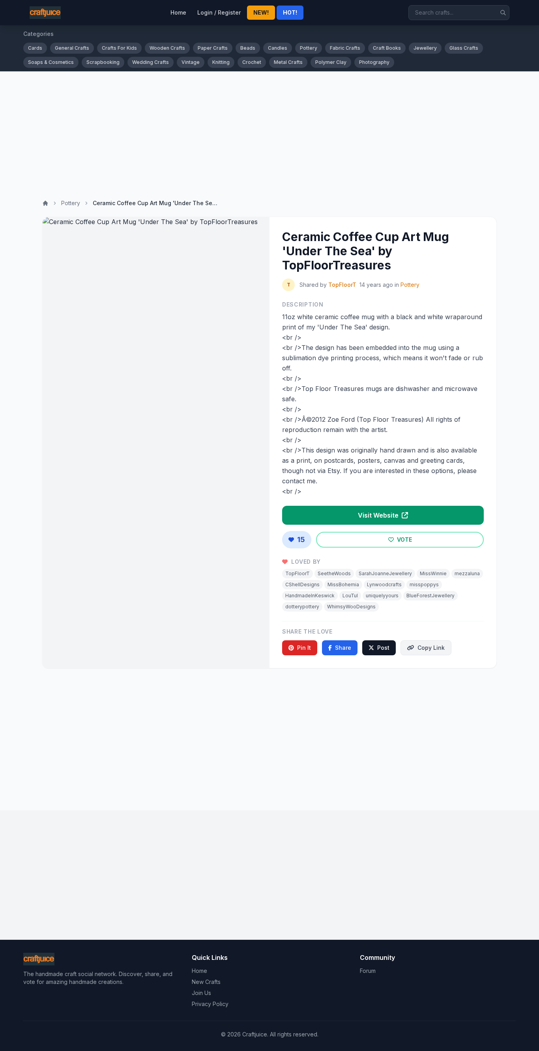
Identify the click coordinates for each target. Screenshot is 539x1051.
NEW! (261, 12)
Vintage (191, 62)
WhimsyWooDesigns (351, 607)
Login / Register (219, 12)
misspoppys (424, 584)
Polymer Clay (330, 62)
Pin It (304, 647)
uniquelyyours (382, 595)
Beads (247, 48)
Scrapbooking (103, 62)
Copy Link (431, 647)
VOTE (403, 539)
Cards (35, 48)
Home (178, 12)
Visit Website (379, 515)
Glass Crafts (463, 48)
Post (383, 647)
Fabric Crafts (345, 48)
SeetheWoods (334, 573)
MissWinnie (433, 573)
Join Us (201, 992)
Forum (368, 970)
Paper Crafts (213, 48)
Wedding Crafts (150, 62)
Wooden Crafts (167, 48)
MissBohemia (343, 584)
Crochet (251, 62)
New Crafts (206, 981)
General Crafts (72, 48)
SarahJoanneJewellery (385, 573)
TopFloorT (342, 284)
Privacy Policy (210, 1004)
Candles (277, 48)
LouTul (350, 595)
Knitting (221, 62)
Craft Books (387, 48)
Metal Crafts (288, 62)
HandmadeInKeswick (310, 595)
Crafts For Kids (119, 48)
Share (343, 647)
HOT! (290, 12)
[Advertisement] (269, 130)
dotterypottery (302, 607)
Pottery (308, 48)
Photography (374, 62)
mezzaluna (467, 573)
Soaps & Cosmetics (51, 62)
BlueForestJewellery (430, 595)
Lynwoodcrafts (384, 584)
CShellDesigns (302, 584)
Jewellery (425, 48)
